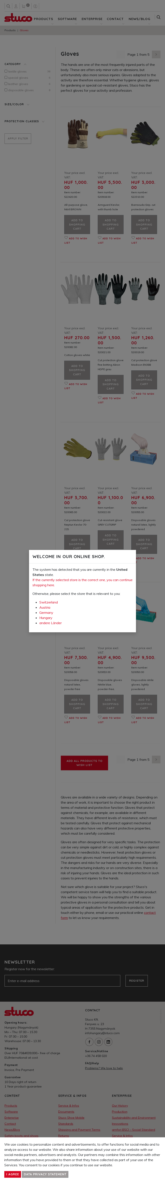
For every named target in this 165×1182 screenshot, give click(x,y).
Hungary (45, 618)
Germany (46, 612)
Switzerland (48, 602)
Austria (44, 607)
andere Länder (50, 623)
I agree (12, 1174)
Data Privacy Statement (45, 1174)
